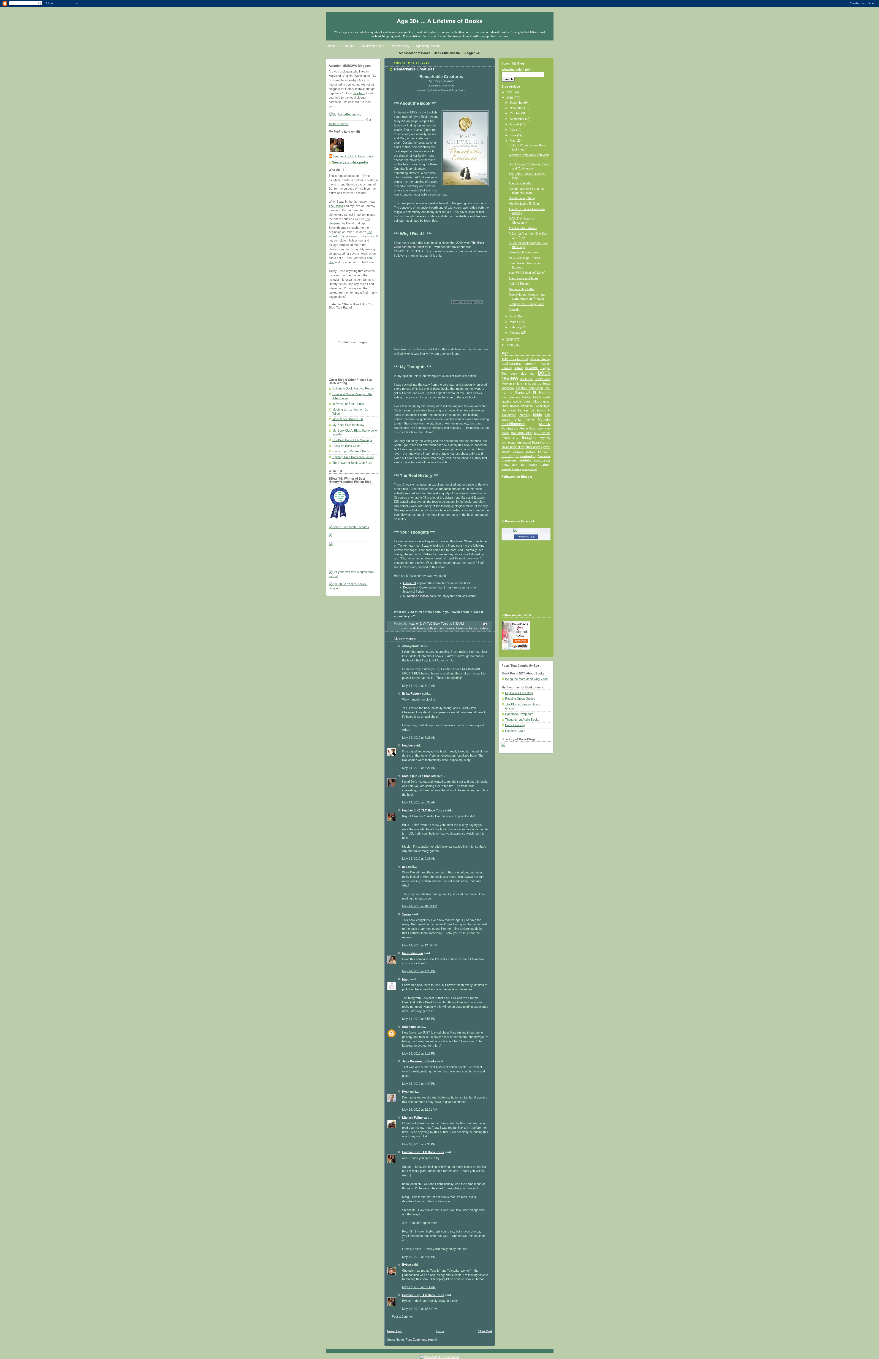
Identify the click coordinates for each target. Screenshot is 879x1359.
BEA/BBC (531, 368)
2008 (510, 345)
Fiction (545, 392)
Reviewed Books (373, 46)
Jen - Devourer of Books (419, 1061)
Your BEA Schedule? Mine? (527, 272)
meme (530, 419)
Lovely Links (511, 419)
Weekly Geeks (511, 469)
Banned (507, 368)
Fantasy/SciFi (525, 393)
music (506, 433)
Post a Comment (403, 1316)
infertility (524, 415)
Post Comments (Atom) (421, 1339)
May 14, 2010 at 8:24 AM (419, 768)
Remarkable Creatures (523, 252)
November (517, 108)
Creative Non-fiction (529, 388)
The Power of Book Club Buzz (352, 463)
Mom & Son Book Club (347, 419)
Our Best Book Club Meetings (352, 440)
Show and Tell (513, 465)
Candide (514, 309)
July (513, 130)
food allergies (511, 397)
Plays (547, 447)
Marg (405, 979)
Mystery (545, 438)
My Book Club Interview (348, 425)
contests (544, 383)
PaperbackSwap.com (519, 714)
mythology (508, 442)
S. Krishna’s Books (416, 596)
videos (484, 628)
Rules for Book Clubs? (347, 446)
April (513, 316)
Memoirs (544, 419)
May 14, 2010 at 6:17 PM (419, 1053)
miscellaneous (513, 424)
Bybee (406, 1264)
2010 (510, 97)
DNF (548, 388)
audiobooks (417, 628)
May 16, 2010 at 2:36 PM (419, 1144)
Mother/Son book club (535, 428)
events (507, 393)
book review (446, 628)
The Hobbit (336, 206)
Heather (407, 745)
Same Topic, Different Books (351, 451)
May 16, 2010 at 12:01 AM (419, 1109)
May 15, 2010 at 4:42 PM (419, 1083)
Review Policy (400, 46)
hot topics (538, 410)
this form (359, 93)
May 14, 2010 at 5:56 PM (419, 1019)
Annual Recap (540, 359)
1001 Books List (515, 359)
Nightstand (523, 442)
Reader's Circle (515, 731)
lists (548, 415)
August (515, 124)
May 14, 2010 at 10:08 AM (419, 906)
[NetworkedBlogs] (526, 530)
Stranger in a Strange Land (526, 304)
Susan (406, 914)
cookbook (508, 388)
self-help (525, 460)
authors (432, 628)
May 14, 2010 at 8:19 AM (419, 686)
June (513, 135)
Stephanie (409, 1027)
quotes (530, 451)
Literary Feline (412, 1117)
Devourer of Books (415, 587)
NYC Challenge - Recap (524, 258)
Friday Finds (531, 397)
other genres (534, 447)
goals (547, 397)
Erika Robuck (411, 693)
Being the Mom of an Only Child (526, 679)
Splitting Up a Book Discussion (353, 457)
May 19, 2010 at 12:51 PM (419, 1309)
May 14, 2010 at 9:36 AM (419, 858)
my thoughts (525, 437)
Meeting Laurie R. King (524, 203)
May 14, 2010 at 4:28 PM (419, 971)
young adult (529, 469)
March (514, 322)
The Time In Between (523, 228)
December (517, 102)
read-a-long (528, 456)
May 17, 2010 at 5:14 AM (419, 1287)
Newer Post (394, 1331)
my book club (521, 433)
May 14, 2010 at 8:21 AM (419, 737)
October (515, 113)
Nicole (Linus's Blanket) (419, 776)
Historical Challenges (535, 406)
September (517, 119)
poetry (506, 451)
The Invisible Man (520, 183)
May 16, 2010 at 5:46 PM (419, 1257)
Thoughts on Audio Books (522, 719)
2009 (510, 339)
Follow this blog (526, 536)
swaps (533, 465)
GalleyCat (409, 583)
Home (332, 46)
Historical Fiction (467, 628)
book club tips (522, 373)
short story (542, 460)
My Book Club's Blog (519, 693)
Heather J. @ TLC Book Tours (353, 156)
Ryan (405, 1091)
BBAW (518, 368)
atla (404, 866)
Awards (546, 363)
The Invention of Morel (523, 278)
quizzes (518, 451)
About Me (348, 46)
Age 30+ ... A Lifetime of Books (440, 21)
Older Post (485, 1331)
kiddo (537, 415)
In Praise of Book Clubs (348, 404)
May (513, 140)
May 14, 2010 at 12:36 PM (419, 945)
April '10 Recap (519, 283)
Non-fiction (541, 442)
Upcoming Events (428, 46)
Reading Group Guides (520, 698)
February (516, 327)
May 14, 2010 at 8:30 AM (419, 802)
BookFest (526, 379)
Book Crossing (515, 725)
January (515, 332)
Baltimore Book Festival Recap (353, 388)
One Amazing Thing (522, 198)
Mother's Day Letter (521, 289)
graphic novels (512, 401)
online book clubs (513, 447)
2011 (510, 92)
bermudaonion (412, 953)
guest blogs (532, 401)
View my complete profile (350, 162)
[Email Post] (484, 624)
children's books (525, 383)
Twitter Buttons (339, 124)
